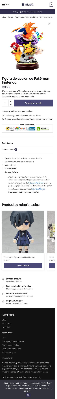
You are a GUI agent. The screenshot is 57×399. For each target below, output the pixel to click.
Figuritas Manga (38, 189)
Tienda (10, 17)
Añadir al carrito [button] (23, 266)
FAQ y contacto (9, 352)
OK (28, 395)
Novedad (6, 327)
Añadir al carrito (33, 103)
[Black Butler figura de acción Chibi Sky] (23, 232)
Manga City (36, 377)
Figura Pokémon (32, 17)
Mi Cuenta (6, 323)
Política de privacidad (11, 348)
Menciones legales (10, 345)
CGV (4, 337)
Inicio (4, 17)
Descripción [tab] (7, 143)
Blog (4, 320)
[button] (49, 24)
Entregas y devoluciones (13, 341)
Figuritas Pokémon (36, 183)
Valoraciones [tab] (9, 149)
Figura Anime (20, 17)
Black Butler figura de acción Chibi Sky (19, 257)
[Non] (51, 389)
